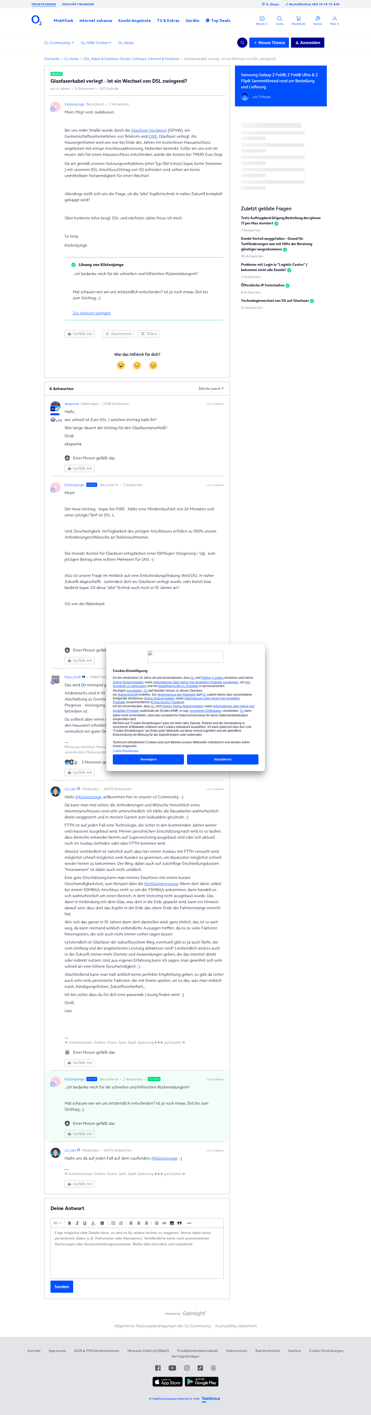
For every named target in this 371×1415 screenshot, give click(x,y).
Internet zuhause (96, 20)
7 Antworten (251, 230)
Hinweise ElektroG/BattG (148, 1350)
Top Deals (220, 20)
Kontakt (34, 1350)
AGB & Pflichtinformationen (96, 1350)
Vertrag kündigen (185, 1356)
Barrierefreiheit (267, 1350)
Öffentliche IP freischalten (262, 285)
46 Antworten (252, 256)
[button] (63, 20)
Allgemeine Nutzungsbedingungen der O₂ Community (162, 1326)
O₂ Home (71, 58)
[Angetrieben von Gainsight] (185, 1315)
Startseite (52, 58)
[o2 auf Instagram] (187, 1368)
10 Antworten (251, 307)
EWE (152, 136)
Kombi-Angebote (134, 20)
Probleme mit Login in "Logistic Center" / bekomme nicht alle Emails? (274, 267)
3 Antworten (251, 276)
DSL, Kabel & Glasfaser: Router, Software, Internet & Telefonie (131, 58)
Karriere (294, 1350)
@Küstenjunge (88, 797)
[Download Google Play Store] (202, 1385)
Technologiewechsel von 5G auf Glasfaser (275, 300)
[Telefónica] (211, 1399)
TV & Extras (168, 20)
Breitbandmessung (161, 883)
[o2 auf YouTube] (172, 1368)
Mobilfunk (63, 20)
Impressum (57, 1350)
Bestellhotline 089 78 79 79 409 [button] (314, 4)
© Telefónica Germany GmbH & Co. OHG (174, 1399)
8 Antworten (251, 292)
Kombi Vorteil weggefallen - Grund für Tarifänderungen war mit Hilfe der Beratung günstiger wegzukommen (276, 244)
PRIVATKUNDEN (44, 4)
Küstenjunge (74, 104)
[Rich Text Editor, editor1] (137, 1253)
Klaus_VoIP (73, 677)
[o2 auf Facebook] (158, 1368)
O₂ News (126, 42)
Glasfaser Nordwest (149, 130)
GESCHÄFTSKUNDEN (78, 4)
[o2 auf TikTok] (200, 1368)
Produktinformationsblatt (197, 1350)
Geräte (192, 20)
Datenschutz (236, 1350)
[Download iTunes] (167, 1385)
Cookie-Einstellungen (326, 1350)
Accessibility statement (236, 1326)
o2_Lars (70, 788)
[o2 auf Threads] (213, 1368)
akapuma (72, 403)
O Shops (272, 4)
